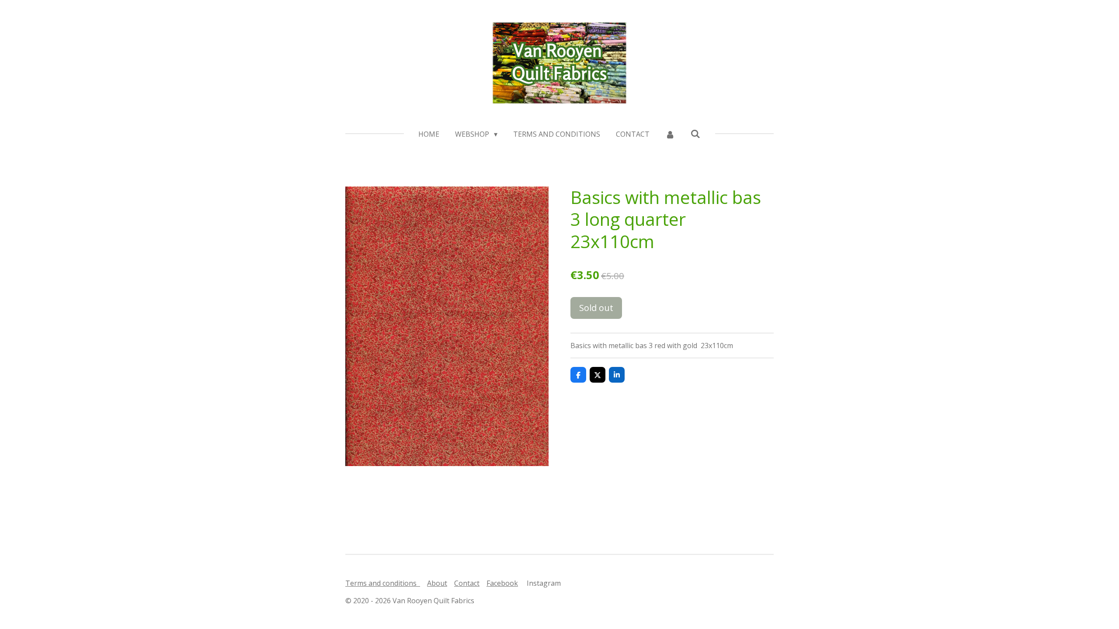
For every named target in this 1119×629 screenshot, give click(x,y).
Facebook (502, 583)
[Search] (695, 134)
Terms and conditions (382, 583)
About (437, 583)
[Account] (670, 134)
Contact (467, 583)
